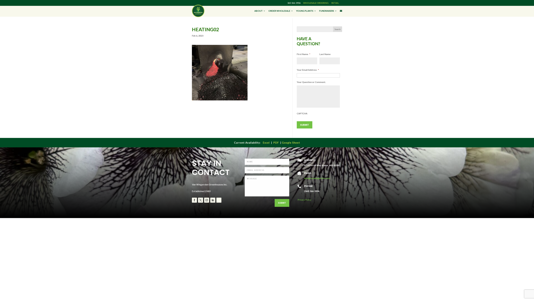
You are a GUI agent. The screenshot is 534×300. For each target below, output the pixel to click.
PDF (276, 142)
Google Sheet (291, 142)
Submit (282, 203)
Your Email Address (308, 69)
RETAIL (335, 3)
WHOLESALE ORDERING (315, 3)
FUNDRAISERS (326, 10)
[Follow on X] (200, 200)
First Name (303, 54)
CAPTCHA (302, 113)
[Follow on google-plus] (218, 200)
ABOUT (258, 10)
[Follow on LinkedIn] (212, 200)
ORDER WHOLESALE (279, 10)
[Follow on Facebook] (194, 200)
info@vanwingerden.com (317, 178)
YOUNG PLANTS (304, 10)
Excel (266, 142)
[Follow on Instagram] (206, 200)
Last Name (325, 54)
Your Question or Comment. (311, 82)
